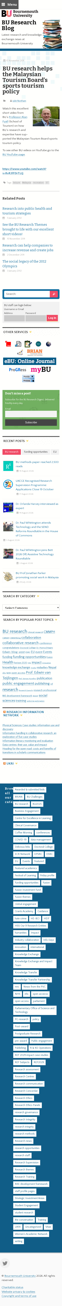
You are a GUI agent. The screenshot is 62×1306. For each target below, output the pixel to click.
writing (18, 1241)
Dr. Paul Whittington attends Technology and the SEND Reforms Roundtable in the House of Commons (37, 529)
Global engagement (25, 904)
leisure (16, 182)
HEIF (46, 918)
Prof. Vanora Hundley (27, 679)
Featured (39, 861)
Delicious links (22, 847)
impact (36, 662)
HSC (29, 663)
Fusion (49, 657)
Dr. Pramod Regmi (44, 648)
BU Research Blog (19, 25)
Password (30, 313)
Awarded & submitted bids (30, 789)
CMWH (5, 638)
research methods (25, 1133)
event (38, 652)
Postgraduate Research (28, 1033)
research (10, 689)
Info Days (48, 940)
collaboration (31, 637)
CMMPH (49, 632)
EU (33, 652)
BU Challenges (34, 796)
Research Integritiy (25, 1119)
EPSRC (38, 854)
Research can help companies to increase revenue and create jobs (27, 248)
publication (44, 678)
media (33, 668)
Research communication (29, 1083)
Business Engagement (27, 811)
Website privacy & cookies (18, 1291)
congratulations (10, 647)
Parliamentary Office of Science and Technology (34, 1010)
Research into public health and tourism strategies (27, 211)
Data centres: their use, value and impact (24, 744)
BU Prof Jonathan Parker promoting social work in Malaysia (37, 575)
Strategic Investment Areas (29, 1198)
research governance (26, 1112)
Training (42, 1219)
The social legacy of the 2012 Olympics (24, 264)
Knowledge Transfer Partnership (32, 979)
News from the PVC (34, 986)
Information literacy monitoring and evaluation (27, 741)
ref (51, 684)
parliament (39, 1001)
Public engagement (41, 1041)
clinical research (35, 632)
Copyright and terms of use (19, 1296)
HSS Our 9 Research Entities (30, 925)
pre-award (21, 1041)
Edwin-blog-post (13, 652)
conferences (43, 832)
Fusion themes (23, 897)
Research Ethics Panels (27, 1105)
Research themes (24, 1169)
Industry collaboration (27, 940)
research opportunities (27, 1148)
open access (18, 672)
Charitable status (12, 1287)
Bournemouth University (21, 15)
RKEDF (35, 696)
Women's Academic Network (31, 1234)
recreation (38, 182)
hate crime (20, 918)
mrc (17, 986)
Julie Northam (19, 101)
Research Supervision (27, 1162)
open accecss (40, 994)
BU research (14, 631)
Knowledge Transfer (26, 972)
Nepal (52, 667)
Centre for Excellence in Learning (33, 818)
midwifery (42, 667)
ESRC (27, 652)
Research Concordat (26, 1091)
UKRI (10, 763)
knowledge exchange (16, 667)
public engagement (18, 683)
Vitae (48, 1227)
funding (7, 657)
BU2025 (37, 804)
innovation (46, 663)
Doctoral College (28, 648)
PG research (21, 1019)
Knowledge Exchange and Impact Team (33, 963)
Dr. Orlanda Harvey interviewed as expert (37, 506)
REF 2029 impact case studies (31, 1055)
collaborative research (20, 643)
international (37, 947)
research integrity (24, 1126)
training (21, 700)
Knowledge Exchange (27, 954)
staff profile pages (25, 1191)
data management (41, 839)
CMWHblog (15, 638)
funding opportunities (29, 657)
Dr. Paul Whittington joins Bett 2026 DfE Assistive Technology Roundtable (35, 554)
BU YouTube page (13, 154)
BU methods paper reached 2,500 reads (37, 464)
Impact (35, 932)
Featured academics (26, 868)
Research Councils (26, 690)
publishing (42, 683)
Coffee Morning (23, 832)
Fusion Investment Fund (28, 890)
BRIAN (18, 796)
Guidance (43, 911)
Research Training (24, 1176)
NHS (17, 994)
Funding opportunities (27, 882)
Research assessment (27, 1069)
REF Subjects (22, 1062)
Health (7, 662)
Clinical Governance (26, 825)
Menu (12, 5)
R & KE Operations (40, 1048)
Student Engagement (26, 1205)
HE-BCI (35, 918)
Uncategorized (33, 1227)
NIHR (8, 673)
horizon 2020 (20, 663)
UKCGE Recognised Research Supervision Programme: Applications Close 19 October (35, 485)
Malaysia (26, 182)
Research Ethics (23, 1098)
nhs (4, 673)
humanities (21, 932)
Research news (23, 1141)
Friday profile (47, 875)
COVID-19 (20, 839)
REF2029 (39, 1062)
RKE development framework (17, 696)
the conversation (24, 1219)
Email (8, 409)
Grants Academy (24, 911)
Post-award (21, 1026)
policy (36, 1019)
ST (47, 182)
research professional (45, 690)
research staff (22, 1155)
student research (24, 1212)
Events (47, 652)
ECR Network (22, 854)
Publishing (20, 1048)
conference (45, 643)
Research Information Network (23, 713)
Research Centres (24, 1076)
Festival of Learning (25, 875)
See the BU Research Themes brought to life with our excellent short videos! (28, 229)
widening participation (35, 701)
